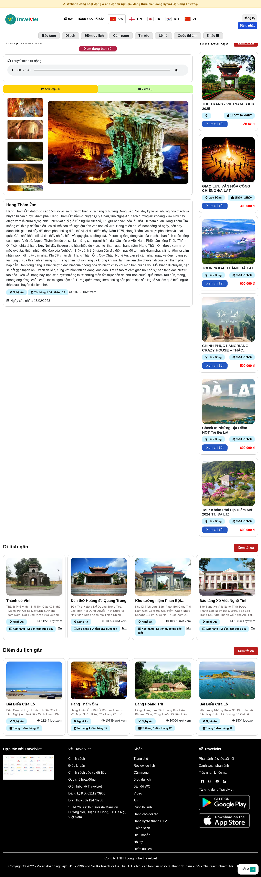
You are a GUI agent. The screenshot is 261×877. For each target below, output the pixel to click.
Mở (60, 628)
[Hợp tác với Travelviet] (28, 767)
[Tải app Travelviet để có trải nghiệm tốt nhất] (224, 804)
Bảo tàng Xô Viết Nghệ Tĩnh (223, 601)
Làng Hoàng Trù (149, 704)
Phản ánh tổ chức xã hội (216, 758)
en (139, 19)
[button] (25, 107)
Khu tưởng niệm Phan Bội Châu (158, 601)
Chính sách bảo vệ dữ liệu (87, 772)
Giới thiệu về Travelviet (85, 786)
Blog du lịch (142, 779)
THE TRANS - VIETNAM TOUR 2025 (228, 106)
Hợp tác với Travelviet (22, 749)
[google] (224, 781)
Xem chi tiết (214, 124)
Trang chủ (141, 758)
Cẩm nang (141, 772)
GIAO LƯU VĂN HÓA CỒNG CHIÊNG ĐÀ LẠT (226, 188)
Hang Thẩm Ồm (84, 704)
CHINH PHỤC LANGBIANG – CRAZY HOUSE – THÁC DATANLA (226, 348)
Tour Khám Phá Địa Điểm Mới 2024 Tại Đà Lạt (227, 512)
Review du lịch (144, 765)
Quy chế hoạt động (82, 779)
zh (195, 19)
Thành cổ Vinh (19, 601)
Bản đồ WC (142, 786)
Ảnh (136, 800)
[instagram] (209, 781)
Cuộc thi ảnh (143, 807)
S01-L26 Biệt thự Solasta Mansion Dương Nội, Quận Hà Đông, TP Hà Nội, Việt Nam (97, 812)
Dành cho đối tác (91, 19)
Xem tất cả (246, 43)
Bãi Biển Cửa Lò (20, 704)
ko (176, 19)
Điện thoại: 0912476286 (85, 800)
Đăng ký (249, 18)
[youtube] (217, 781)
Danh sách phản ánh (214, 765)
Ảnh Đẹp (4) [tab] (52, 88)
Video (138, 793)
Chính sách (76, 758)
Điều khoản (76, 765)
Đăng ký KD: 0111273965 (86, 793)
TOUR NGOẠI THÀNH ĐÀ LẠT (228, 268)
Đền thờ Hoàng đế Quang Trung (98, 601)
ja (157, 19)
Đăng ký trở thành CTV (150, 821)
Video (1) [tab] (146, 88)
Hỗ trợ (67, 19)
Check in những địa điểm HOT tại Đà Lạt (224, 430)
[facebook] (202, 781)
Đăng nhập (247, 25)
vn (120, 19)
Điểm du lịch (143, 849)
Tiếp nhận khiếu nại (213, 772)
